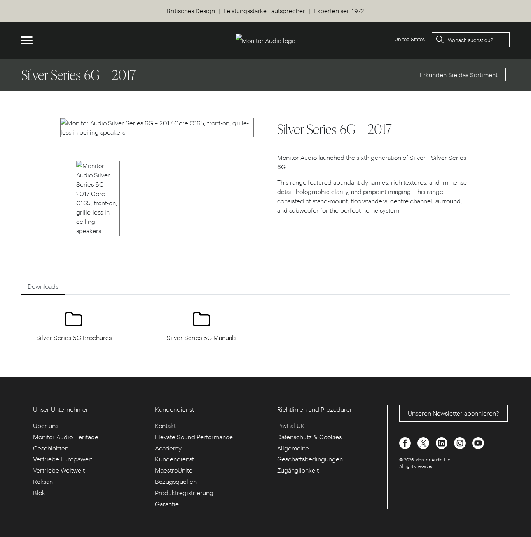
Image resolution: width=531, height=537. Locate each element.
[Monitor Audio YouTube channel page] (478, 442)
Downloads (43, 286)
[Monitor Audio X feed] (424, 442)
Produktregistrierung (184, 492)
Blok (39, 492)
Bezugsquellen (176, 481)
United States (410, 39)
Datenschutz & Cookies (309, 436)
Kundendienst (174, 459)
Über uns (45, 425)
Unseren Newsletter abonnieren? (453, 413)
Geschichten (50, 448)
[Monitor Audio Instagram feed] (460, 442)
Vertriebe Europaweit (62, 459)
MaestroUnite (173, 470)
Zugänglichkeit (298, 470)
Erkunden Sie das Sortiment (459, 74)
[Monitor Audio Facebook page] (405, 442)
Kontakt (165, 425)
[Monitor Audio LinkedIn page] (442, 442)
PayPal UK (291, 425)
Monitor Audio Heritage (65, 436)
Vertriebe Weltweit (59, 470)
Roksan (43, 481)
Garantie (167, 504)
